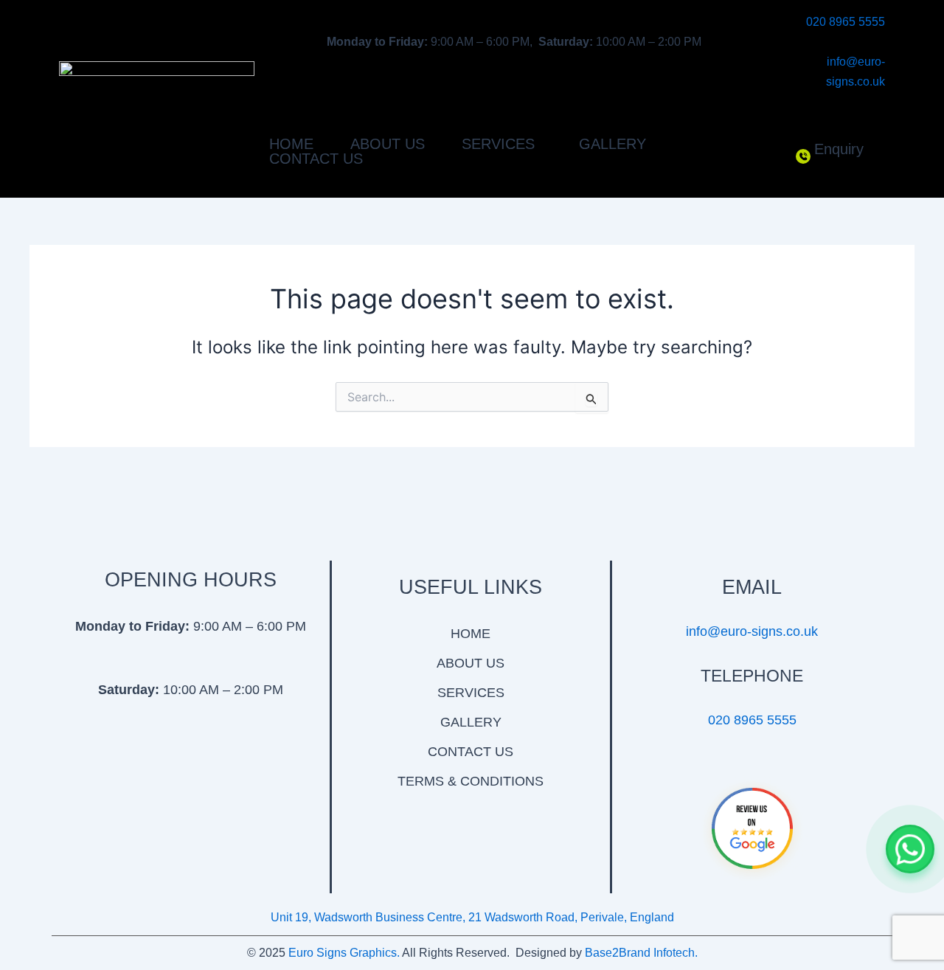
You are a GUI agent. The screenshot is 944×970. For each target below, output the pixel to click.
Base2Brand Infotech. (641, 952)
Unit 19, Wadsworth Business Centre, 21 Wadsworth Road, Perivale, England (472, 917)
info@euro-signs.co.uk (752, 631)
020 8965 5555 (845, 21)
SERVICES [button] (498, 143)
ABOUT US (387, 143)
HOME (291, 143)
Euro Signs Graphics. (344, 952)
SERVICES (470, 692)
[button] (502, 143)
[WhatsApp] (910, 849)
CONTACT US (316, 158)
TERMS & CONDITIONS (471, 781)
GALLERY (612, 143)
